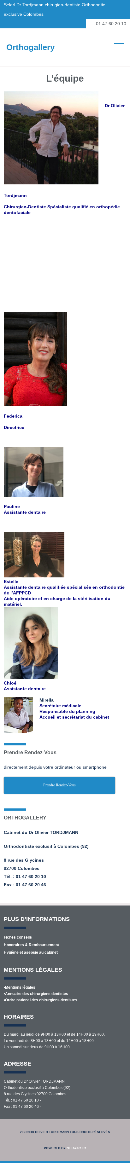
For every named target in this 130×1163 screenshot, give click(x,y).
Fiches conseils (18, 937)
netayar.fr (76, 1148)
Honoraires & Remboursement (31, 945)
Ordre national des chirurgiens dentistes (41, 1000)
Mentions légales (20, 987)
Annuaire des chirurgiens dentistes (36, 994)
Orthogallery (30, 47)
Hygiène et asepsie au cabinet (31, 952)
